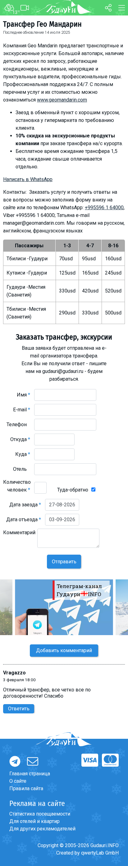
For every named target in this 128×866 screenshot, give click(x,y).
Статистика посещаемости (39, 814)
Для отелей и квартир (34, 821)
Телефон (18, 424)
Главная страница (29, 774)
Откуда (20, 439)
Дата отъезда (23, 519)
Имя (23, 395)
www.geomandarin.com (62, 100)
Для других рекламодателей (42, 829)
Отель (21, 469)
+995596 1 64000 (104, 207)
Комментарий (19, 536)
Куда (22, 454)
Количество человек (17, 486)
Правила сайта (26, 788)
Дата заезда (25, 505)
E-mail (21, 410)
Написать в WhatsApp (28, 179)
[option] (64, 607)
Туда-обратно (72, 490)
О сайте (17, 781)
